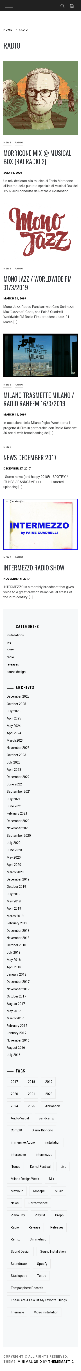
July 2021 (13, 799)
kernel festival (40, 1166)
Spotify (42, 1264)
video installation (46, 1312)
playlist (40, 1215)
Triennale (17, 1312)
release (34, 1227)
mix (51, 1179)
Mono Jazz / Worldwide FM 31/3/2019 (37, 283)
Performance (38, 1203)
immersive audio (23, 1142)
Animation (52, 1106)
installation (52, 1142)
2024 (14, 1106)
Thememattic (61, 1362)
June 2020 (14, 850)
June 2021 (14, 806)
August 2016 (16, 1047)
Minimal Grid (30, 1362)
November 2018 (18, 938)
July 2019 (13, 894)
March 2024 (15, 740)
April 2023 (14, 769)
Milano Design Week (25, 1179)
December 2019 (18, 879)
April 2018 (14, 967)
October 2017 (16, 996)
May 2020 (14, 857)
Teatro (42, 1276)
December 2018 (18, 930)
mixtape (39, 1191)
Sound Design (20, 1251)
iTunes (15, 1166)
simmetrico (38, 1239)
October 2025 (16, 704)
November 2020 (18, 828)
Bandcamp (46, 1118)
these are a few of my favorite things (39, 1300)
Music (59, 1191)
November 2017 (18, 989)
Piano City (18, 1215)
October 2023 (16, 755)
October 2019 (16, 886)
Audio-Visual (20, 1118)
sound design (16, 672)
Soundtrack (19, 1264)
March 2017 (15, 1018)
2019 (48, 1082)
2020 (14, 1094)
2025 (31, 1106)
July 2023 (13, 762)
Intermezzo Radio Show (33, 567)
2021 (31, 1094)
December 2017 (18, 981)
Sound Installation (53, 1251)
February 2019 (17, 923)
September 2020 (19, 835)
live (63, 1166)
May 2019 (14, 901)
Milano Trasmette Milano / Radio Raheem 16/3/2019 (38, 399)
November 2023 (18, 748)
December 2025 (18, 696)
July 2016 (13, 1055)
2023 (48, 1094)
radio (19, 142)
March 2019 (15, 916)
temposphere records (27, 1288)
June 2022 (14, 784)
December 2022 (18, 777)
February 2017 (17, 1026)
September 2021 (19, 791)
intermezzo (44, 1154)
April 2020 (14, 865)
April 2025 (14, 718)
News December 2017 (29, 457)
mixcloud (17, 1191)
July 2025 (13, 711)
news (15, 1203)
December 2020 (18, 821)
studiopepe (19, 1276)
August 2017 (16, 1004)
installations (15, 635)
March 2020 (15, 872)
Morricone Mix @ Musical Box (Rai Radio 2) (37, 157)
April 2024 (14, 733)
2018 (31, 1082)
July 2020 (13, 843)
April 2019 (14, 908)
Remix (15, 1239)
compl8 (16, 1130)
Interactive (18, 1154)
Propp (59, 1215)
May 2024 (14, 726)
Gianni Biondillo (42, 1130)
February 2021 (17, 813)
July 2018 (13, 952)
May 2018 (14, 960)
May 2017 (14, 1011)
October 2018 (16, 945)
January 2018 (16, 974)
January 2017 (16, 1033)
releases (13, 664)
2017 (14, 1082)
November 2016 (18, 1040)
